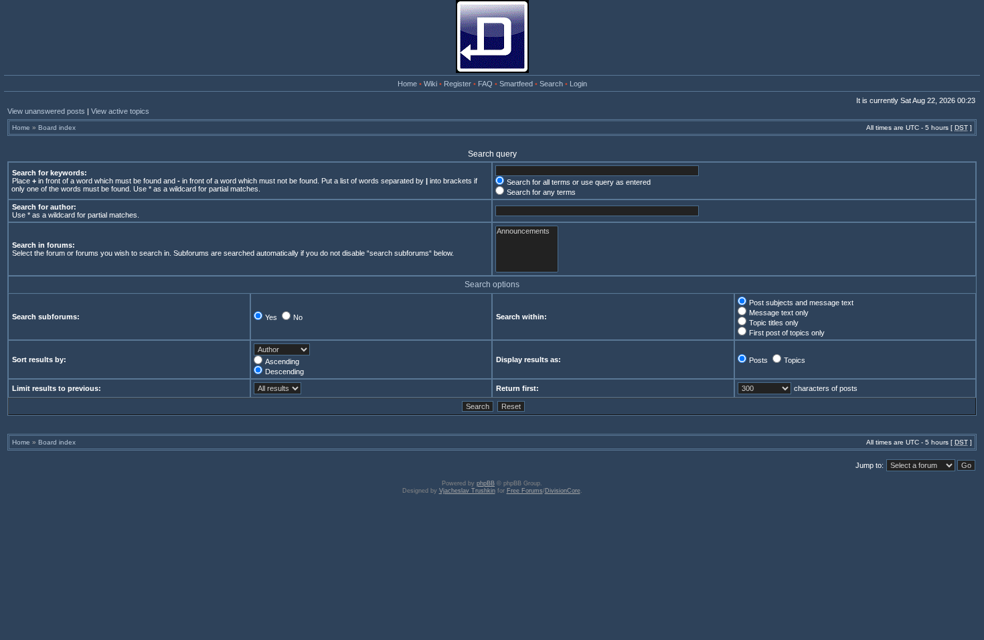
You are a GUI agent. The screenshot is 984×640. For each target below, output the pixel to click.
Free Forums (525, 490)
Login (578, 84)
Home (407, 84)
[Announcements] (527, 231)
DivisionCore (562, 490)
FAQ (485, 84)
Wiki (430, 84)
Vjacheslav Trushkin (467, 490)
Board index (57, 127)
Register (457, 84)
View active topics (120, 111)
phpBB (486, 483)
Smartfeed (516, 84)
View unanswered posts (46, 111)
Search (551, 84)
